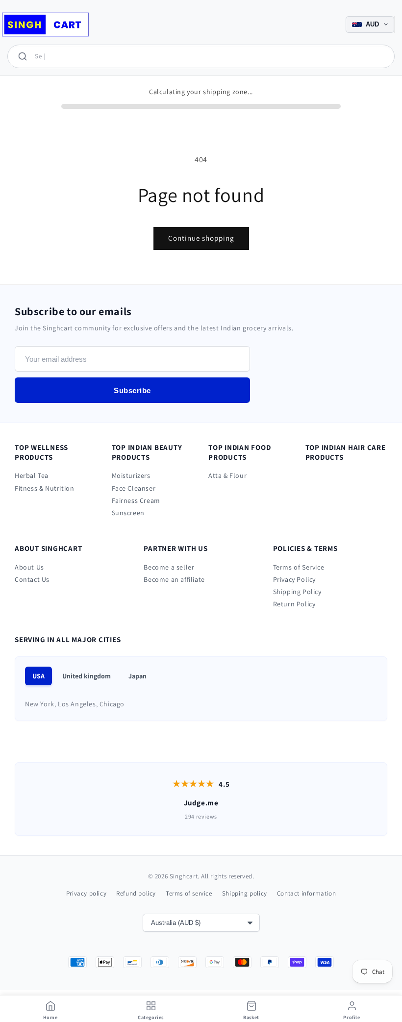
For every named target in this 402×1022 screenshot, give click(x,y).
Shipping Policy (297, 591)
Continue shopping (201, 238)
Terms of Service (299, 567)
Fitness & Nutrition (44, 488)
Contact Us (32, 579)
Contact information (306, 893)
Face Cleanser (134, 488)
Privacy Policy (294, 579)
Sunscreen (128, 512)
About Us (29, 567)
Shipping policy (244, 893)
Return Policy (294, 603)
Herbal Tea (32, 475)
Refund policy (136, 893)
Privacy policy (86, 893)
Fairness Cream (136, 500)
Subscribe (132, 390)
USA (38, 676)
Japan (137, 676)
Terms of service (189, 893)
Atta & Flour (227, 475)
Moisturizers (131, 475)
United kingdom (86, 676)
